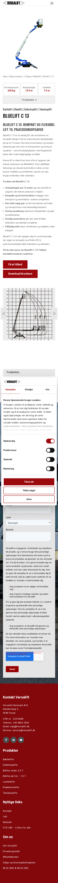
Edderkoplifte (10, 765)
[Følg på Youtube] (21, 740)
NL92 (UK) (22, 868)
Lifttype (28, 76)
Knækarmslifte (11, 787)
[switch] (50, 450)
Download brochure (20, 273)
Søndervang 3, (11, 709)
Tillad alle (29, 481)
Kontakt (7, 811)
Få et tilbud (15, 264)
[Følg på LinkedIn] (13, 740)
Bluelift (18, 109)
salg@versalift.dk (19, 726)
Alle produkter (16, 76)
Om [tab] (47, 389)
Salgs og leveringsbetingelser (19, 862)
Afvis (29, 499)
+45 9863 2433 (21, 722)
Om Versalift (10, 845)
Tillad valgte (29, 490)
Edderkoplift (30, 109)
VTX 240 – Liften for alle (17, 827)
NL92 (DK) (8, 868)
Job (5, 816)
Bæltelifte (8, 759)
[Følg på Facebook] (6, 740)
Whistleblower (11, 857)
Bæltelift (37, 76)
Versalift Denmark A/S (15, 705)
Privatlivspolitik (11, 851)
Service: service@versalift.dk (19, 730)
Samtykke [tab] (10, 389)
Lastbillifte (9, 781)
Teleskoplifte (10, 793)
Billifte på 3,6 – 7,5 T (14, 776)
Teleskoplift (45, 109)
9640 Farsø (9, 713)
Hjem (5, 76)
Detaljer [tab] (29, 389)
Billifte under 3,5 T (13, 770)
